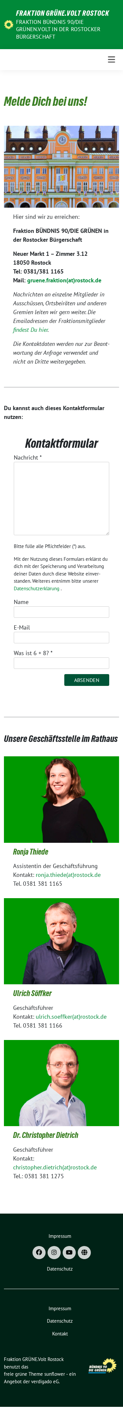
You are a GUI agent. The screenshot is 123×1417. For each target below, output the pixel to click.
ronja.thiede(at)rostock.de (68, 875)
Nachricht (28, 457)
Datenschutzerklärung (36, 588)
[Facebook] (39, 1252)
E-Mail (22, 627)
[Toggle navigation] (111, 59)
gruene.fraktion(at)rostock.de (64, 280)
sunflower (54, 1374)
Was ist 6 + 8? (33, 653)
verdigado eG (45, 1381)
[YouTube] (69, 1252)
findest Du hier (30, 329)
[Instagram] (54, 1252)
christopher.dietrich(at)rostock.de (55, 1167)
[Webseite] (84, 1252)
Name (21, 602)
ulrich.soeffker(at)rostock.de (71, 1016)
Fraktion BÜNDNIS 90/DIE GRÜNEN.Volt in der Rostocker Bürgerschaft (58, 29)
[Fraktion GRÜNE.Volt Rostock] (8, 24)
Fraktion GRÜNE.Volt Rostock (62, 13)
